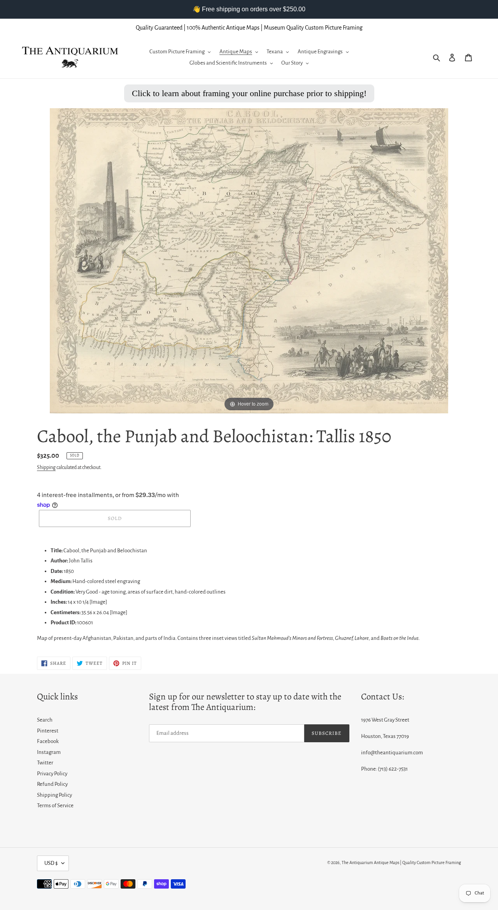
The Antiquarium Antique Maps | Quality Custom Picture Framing (401, 862)
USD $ (51, 863)
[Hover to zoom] (249, 261)
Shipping (46, 467)
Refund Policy (52, 784)
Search (45, 720)
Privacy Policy (52, 773)
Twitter (45, 763)
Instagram (49, 752)
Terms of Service (55, 805)
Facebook (48, 741)
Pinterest (47, 731)
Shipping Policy (54, 795)
